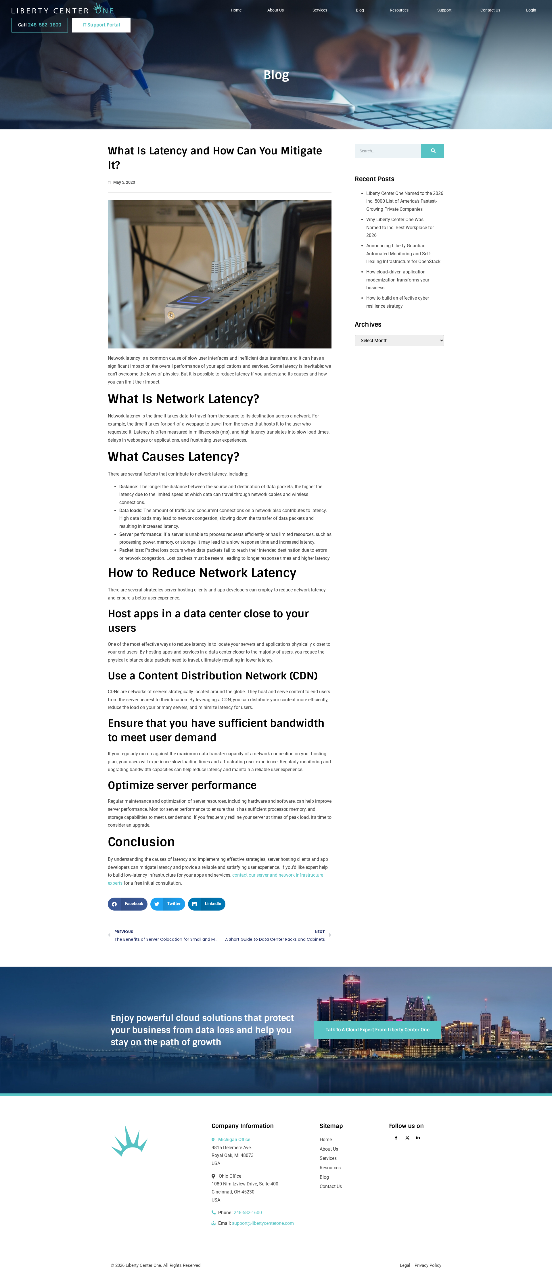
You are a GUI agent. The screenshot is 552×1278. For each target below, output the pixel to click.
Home (236, 10)
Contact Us (490, 10)
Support (444, 10)
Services (320, 10)
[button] (127, 904)
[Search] (432, 151)
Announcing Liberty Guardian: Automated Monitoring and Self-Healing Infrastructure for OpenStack (403, 253)
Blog (360, 10)
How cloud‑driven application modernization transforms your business (397, 279)
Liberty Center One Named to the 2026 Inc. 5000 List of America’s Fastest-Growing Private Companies (404, 201)
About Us (275, 10)
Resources (399, 10)
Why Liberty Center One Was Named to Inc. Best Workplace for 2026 (400, 227)
